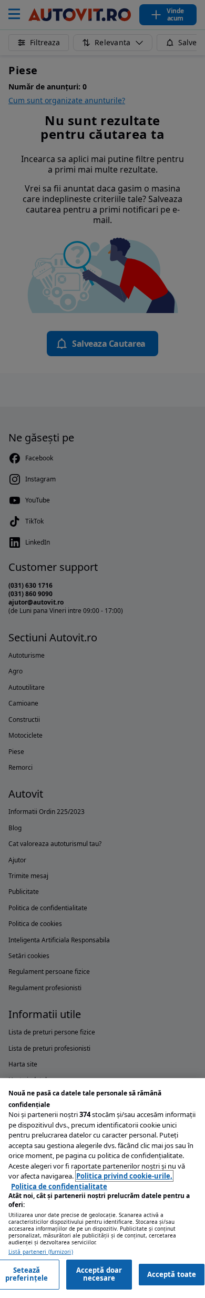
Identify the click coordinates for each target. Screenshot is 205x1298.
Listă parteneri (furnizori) (40, 1252)
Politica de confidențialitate (59, 1186)
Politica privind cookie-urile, (124, 1176)
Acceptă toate (172, 1274)
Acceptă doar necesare (99, 1274)
